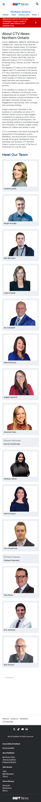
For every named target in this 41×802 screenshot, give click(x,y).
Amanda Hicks (10, 432)
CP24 (4, 771)
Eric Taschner (9, 630)
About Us (6, 718)
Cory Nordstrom (10, 548)
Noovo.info (6, 785)
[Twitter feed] (14, 729)
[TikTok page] (18, 729)
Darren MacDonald (12, 444)
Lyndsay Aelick (10, 189)
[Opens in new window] (20, 580)
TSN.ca (5, 776)
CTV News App (8, 721)
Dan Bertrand (9, 258)
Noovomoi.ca (7, 788)
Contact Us (14, 718)
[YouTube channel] (22, 729)
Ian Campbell (9, 328)
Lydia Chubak (9, 293)
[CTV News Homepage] (20, 4)
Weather (6, 15)
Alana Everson (10, 363)
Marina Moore (10, 514)
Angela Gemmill (10, 397)
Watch (13, 15)
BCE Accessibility (8, 748)
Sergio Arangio (10, 223)
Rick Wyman (9, 665)
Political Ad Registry (9, 762)
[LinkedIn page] (27, 729)
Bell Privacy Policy (9, 757)
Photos (34, 15)
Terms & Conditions (9, 759)
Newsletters (24, 718)
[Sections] (4, 4)
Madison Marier (10, 479)
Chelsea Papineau (11, 560)
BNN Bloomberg (8, 774)
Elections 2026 (24, 15)
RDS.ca (5, 790)
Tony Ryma (8, 595)
